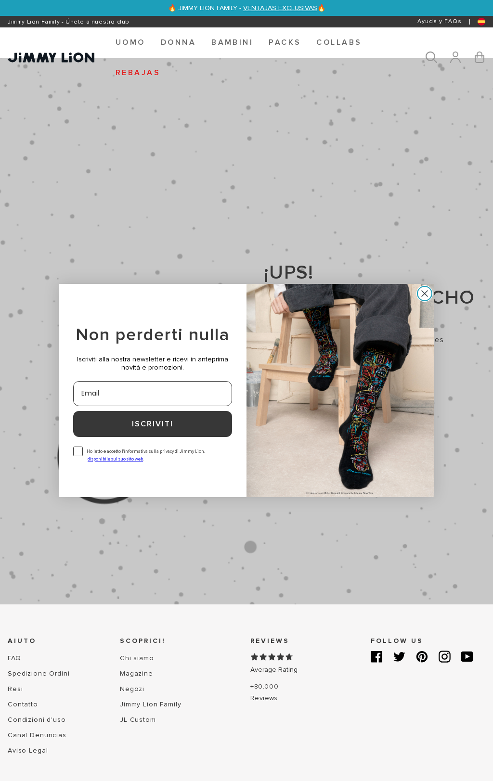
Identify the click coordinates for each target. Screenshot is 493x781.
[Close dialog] (424, 293)
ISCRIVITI (152, 424)
